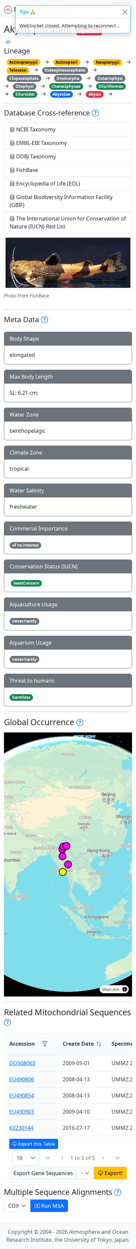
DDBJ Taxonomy (35, 156)
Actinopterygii (23, 62)
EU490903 (21, 1111)
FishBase (26, 170)
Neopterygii (107, 62)
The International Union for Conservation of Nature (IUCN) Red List (68, 222)
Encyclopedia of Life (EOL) (47, 183)
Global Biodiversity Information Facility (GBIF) (61, 201)
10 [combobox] (19, 1158)
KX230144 (21, 1127)
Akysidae (61, 94)
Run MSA (52, 1205)
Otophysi (25, 86)
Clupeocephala (24, 78)
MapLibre (110, 989)
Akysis (94, 94)
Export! (112, 1173)
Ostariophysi (110, 78)
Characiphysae (66, 86)
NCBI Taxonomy (35, 129)
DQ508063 (22, 1063)
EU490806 (21, 1079)
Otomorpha (67, 78)
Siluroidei (25, 94)
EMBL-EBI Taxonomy (41, 143)
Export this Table (36, 1144)
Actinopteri (66, 62)
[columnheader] (81, 1043)
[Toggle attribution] (125, 989)
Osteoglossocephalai (65, 70)
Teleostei (18, 70)
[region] (68, 864)
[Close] (124, 11)
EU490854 (21, 1095)
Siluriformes (111, 86)
